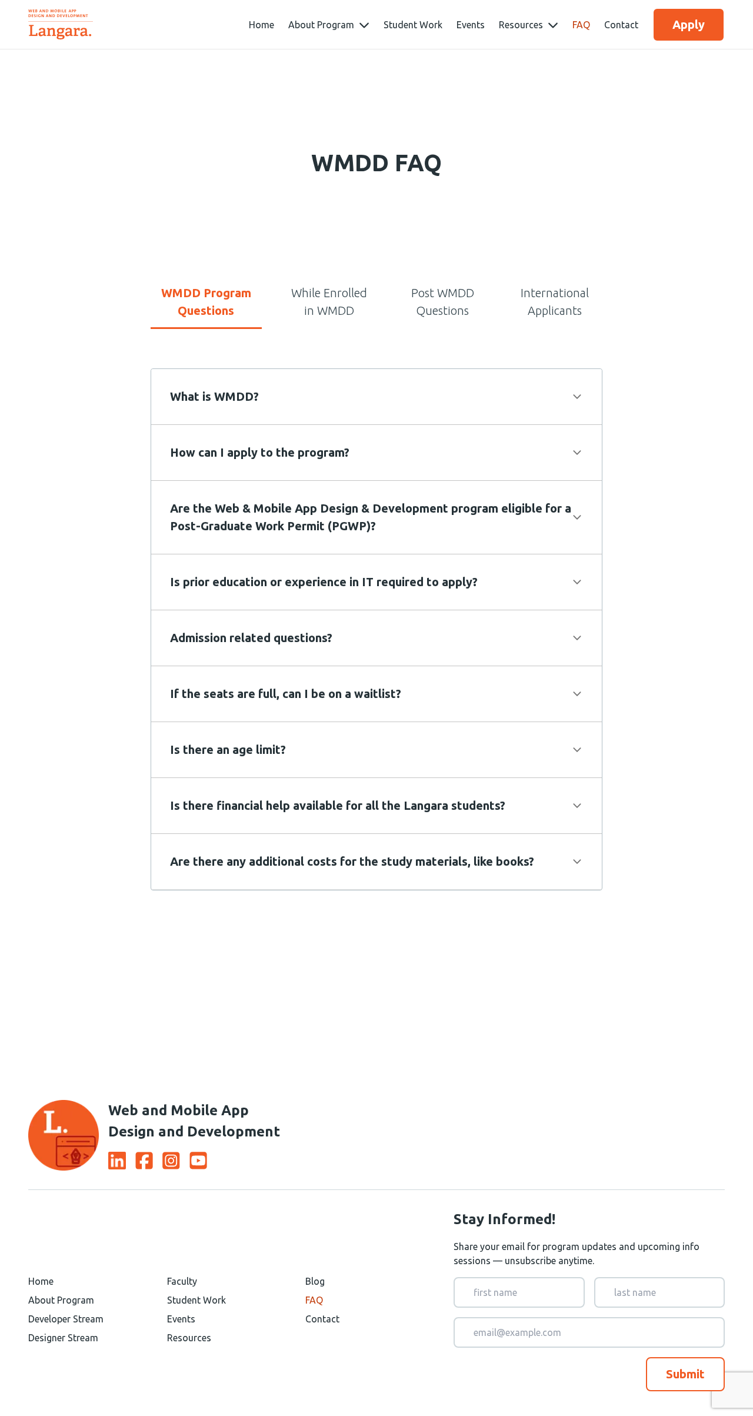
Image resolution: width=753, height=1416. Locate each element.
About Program (61, 1300)
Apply (688, 24)
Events (471, 24)
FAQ (581, 24)
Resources (189, 1337)
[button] (376, 396)
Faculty (182, 1281)
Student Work (413, 24)
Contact (621, 24)
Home (261, 24)
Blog (315, 1281)
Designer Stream (63, 1337)
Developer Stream (66, 1319)
